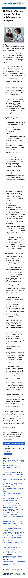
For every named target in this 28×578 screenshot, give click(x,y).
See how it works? (21, 570)
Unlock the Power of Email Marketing (14, 443)
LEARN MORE (8, 454)
